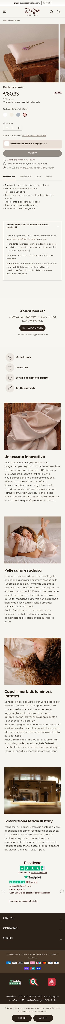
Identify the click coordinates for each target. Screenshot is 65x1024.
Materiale (25, 176)
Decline (22, 1018)
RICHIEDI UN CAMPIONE (34, 135)
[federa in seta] (29, 53)
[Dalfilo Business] (32, 12)
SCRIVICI (46, 3)
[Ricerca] (51, 11)
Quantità (8, 123)
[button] (4, 12)
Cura (38, 176)
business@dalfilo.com (24, 239)
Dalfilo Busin (39, 954)
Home (5, 21)
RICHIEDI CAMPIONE (32, 328)
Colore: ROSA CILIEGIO (15, 109)
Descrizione (9, 176)
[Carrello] (58, 11)
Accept (43, 1018)
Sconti (49, 176)
